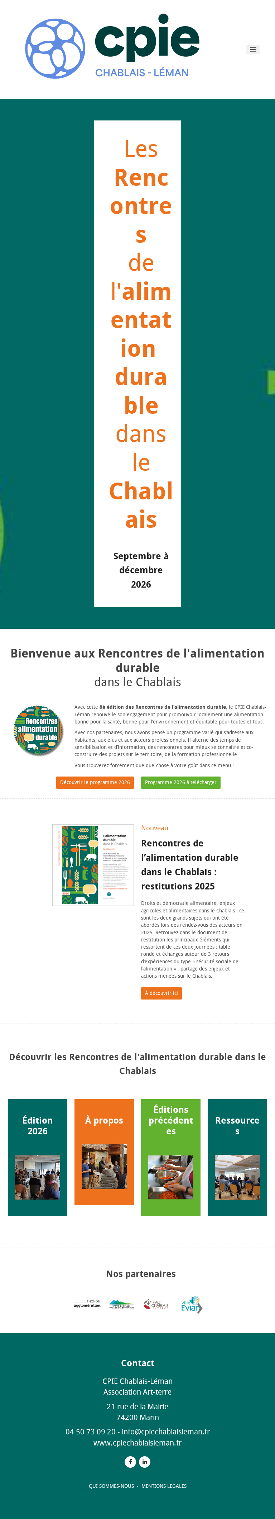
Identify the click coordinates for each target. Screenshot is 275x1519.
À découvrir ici (161, 993)
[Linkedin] (144, 1462)
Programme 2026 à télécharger (181, 782)
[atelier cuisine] (170, 1177)
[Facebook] (130, 1462)
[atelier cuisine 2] (104, 1166)
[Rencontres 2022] (237, 1177)
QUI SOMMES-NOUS (112, 1486)
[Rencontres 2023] (37, 1177)
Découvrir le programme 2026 (95, 782)
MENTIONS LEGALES (164, 1486)
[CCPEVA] (121, 1303)
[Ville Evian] (190, 1303)
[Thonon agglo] (87, 1303)
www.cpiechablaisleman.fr (137, 1442)
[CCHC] (156, 1303)
